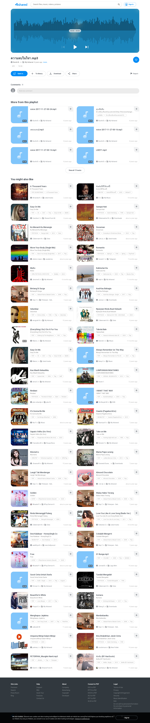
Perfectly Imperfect (46, 458)
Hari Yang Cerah (42, 621)
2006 (49, 376)
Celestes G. (102, 525)
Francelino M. (37, 443)
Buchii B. (16, 62)
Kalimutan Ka (107, 274)
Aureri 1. (101, 382)
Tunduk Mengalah (112, 580)
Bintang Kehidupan (109, 601)
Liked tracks (49, 198)
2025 (120, 192)
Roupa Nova (50, 443)
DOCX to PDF (92, 693)
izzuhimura (102, 647)
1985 (121, 437)
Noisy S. (101, 361)
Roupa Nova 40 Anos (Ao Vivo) (46, 437)
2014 (57, 458)
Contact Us (40, 698)
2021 (43, 213)
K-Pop (33, 499)
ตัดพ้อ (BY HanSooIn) (127, 662)
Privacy (116, 690)
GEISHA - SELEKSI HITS (110, 376)
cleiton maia (37, 259)
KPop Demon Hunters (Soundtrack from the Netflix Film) (49, 499)
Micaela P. (36, 504)
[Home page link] (21, 4)
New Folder (115, 647)
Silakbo (56, 274)
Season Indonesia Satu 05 (111, 335)
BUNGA (127, 558)
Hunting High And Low (110, 437)
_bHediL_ (40, 660)
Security (116, 696)
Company (65, 687)
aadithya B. (36, 545)
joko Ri (48, 402)
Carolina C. (36, 218)
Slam (56, 397)
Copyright (65, 693)
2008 (59, 294)
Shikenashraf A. (104, 218)
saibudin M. (36, 627)
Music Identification (120, 698)
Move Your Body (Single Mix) (46, 253)
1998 (121, 213)
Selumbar (63, 315)
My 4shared (29, 62)
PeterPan (65, 621)
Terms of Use (118, 687)
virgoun (62, 580)
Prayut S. (36, 606)
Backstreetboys (108, 397)
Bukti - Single (41, 580)
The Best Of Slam (46, 397)
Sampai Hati (130, 213)
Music (111, 341)
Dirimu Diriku (41, 315)
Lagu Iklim (113, 566)
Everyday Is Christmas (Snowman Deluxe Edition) (113, 233)
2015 (116, 662)
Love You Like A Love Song (111, 519)
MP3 (13, 66)
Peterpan (54, 660)
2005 (114, 558)
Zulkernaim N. (37, 239)
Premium (14, 687)
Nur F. (34, 422)
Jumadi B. (101, 566)
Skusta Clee (130, 274)
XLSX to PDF (92, 701)
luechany (101, 668)
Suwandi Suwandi (104, 463)
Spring (123, 253)
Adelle (67, 213)
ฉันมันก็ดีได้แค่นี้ (111, 192)
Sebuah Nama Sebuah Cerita (46, 294)
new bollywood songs (51, 545)
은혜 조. (101, 239)
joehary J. (36, 647)
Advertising (66, 690)
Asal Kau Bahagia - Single (111, 294)
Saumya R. (102, 422)
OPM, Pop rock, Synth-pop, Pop (42, 274)
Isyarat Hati (40, 376)
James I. (101, 300)
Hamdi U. (101, 341)
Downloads (118, 218)
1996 (116, 253)
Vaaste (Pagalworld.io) (115, 417)
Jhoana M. (36, 463)
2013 (121, 376)
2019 (126, 417)
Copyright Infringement (122, 693)
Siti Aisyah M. (103, 402)
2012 (53, 233)
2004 (131, 315)
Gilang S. (101, 606)
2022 (127, 233)
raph (100, 279)
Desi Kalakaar (46, 540)
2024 (63, 274)
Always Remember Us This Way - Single (113, 356)
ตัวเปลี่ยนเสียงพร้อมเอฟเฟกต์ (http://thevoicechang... (116, 115)
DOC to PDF (92, 687)
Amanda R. (36, 198)
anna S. (35, 382)
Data (59, 233)
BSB (113, 402)
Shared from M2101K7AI (51, 218)
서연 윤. (101, 484)
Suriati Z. (101, 259)
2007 (52, 621)
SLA (115, 701)
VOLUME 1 (106, 558)
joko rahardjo (37, 402)
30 (38, 213)
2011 (124, 519)
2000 (54, 417)
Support (39, 687)
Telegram (112, 259)
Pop (33, 213)
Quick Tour (40, 693)
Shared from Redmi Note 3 (48, 668)
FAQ (37, 690)
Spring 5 (109, 253)
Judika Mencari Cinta (109, 458)
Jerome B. (36, 279)
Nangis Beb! (45, 233)
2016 (50, 580)
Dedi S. (35, 668)
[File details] (19, 114)
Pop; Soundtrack (37, 192)
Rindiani (64, 397)
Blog (12, 696)
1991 (58, 335)
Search (13, 690)
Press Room (15, 693)
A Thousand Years (52, 192)
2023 (60, 437)
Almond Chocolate (109, 478)
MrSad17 (128, 192)
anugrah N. (36, 320)
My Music (107, 198)
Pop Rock (101, 213)
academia (49, 259)
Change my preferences (82, 719)
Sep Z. (35, 300)
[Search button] (118, 4)
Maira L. (35, 341)
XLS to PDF (91, 696)
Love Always (41, 601)
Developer (65, 696)
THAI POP (100, 192)
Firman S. (36, 586)
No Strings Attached (43, 417)
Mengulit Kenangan (47, 519)
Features (39, 696)
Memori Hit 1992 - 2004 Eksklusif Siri (117, 315)
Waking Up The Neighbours (45, 335)
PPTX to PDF (92, 690)
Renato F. (101, 443)
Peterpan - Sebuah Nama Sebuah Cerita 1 (48, 300)
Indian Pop (101, 417)
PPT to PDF (92, 698)
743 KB (20, 66)
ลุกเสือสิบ (100, 115)
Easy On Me (57, 213)
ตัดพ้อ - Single (107, 662)
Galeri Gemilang (112, 213)
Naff (61, 376)
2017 (59, 253)
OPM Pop (34, 458)
